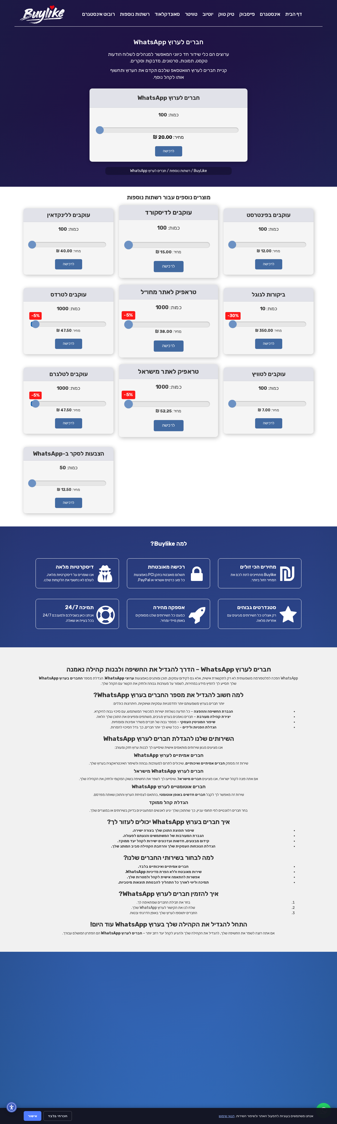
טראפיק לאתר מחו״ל (168, 292)
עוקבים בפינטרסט (268, 215)
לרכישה (168, 151)
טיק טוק (226, 14)
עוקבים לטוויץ (268, 374)
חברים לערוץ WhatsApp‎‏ (148, 171)
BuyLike (200, 171)
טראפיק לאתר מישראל (168, 371)
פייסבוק (247, 14)
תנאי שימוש (227, 1116)
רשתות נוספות (135, 14)
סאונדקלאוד (167, 14)
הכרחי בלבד (57, 1116)
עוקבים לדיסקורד (168, 212)
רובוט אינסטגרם (98, 14)
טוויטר (191, 14)
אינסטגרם (270, 14)
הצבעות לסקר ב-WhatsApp (68, 453)
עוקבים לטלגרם (68, 374)
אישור (32, 1116)
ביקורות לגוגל (268, 294)
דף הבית (293, 14)
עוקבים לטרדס (68, 294)
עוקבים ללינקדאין (68, 215)
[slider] (100, 130)
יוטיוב (207, 14)
